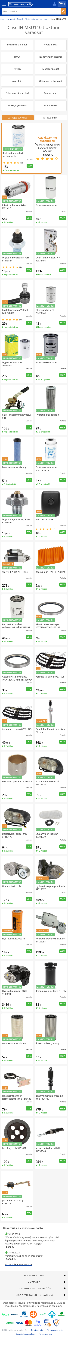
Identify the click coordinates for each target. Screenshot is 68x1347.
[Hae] (63, 11)
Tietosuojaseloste (55, 1330)
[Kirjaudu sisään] (53, 4)
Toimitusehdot (37, 1330)
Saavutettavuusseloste (26, 1334)
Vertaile (30, 159)
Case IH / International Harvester (32, 19)
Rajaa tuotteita (18, 117)
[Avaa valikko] (3, 4)
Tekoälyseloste (45, 1334)
